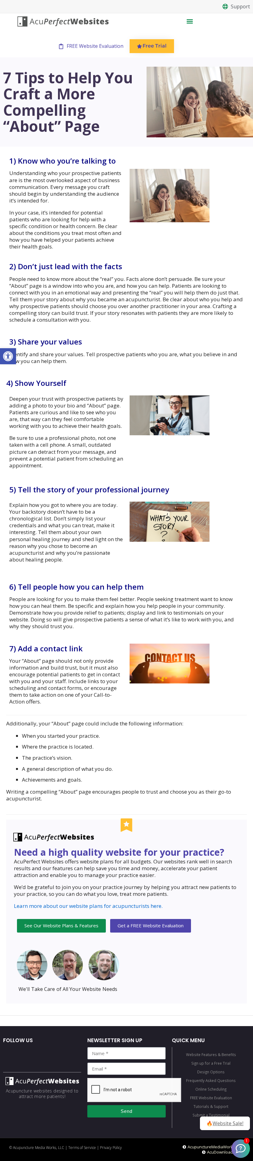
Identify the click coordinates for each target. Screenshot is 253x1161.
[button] (8, 356)
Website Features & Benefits (211, 1054)
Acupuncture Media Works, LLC (38, 1147)
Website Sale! (228, 1123)
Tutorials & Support (210, 1106)
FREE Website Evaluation (211, 1097)
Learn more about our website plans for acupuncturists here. (88, 905)
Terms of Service (82, 1147)
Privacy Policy (111, 1147)
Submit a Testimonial (211, 1115)
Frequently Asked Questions (211, 1080)
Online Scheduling (210, 1089)
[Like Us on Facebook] (240, 1148)
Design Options (211, 1071)
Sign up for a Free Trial (210, 1063)
